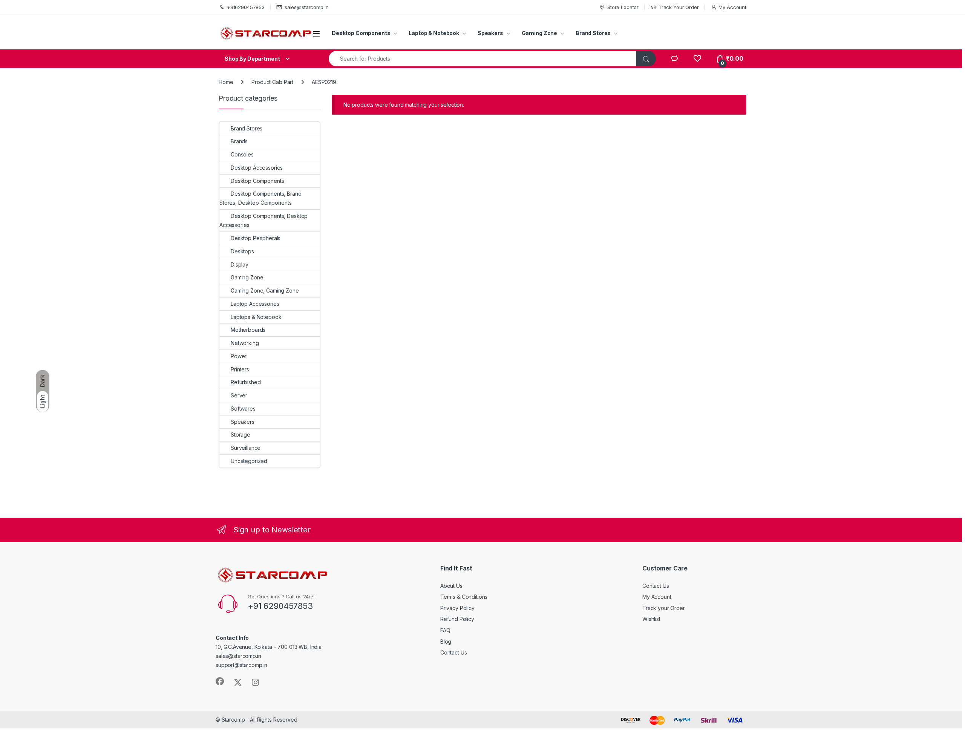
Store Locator (623, 7)
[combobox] (483, 58)
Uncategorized (249, 461)
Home (226, 82)
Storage (240, 434)
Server (239, 395)
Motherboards (248, 330)
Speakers (490, 33)
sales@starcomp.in (307, 7)
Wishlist (651, 619)
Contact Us (453, 652)
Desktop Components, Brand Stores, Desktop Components (260, 198)
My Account (732, 7)
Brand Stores (593, 33)
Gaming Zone (539, 33)
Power (239, 356)
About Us (451, 586)
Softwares (243, 408)
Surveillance (245, 448)
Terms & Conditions (463, 596)
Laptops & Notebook (256, 317)
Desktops (242, 251)
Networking (245, 343)
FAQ (445, 630)
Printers (240, 369)
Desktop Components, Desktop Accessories (263, 220)
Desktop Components (361, 33)
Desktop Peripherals (255, 238)
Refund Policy (457, 619)
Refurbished (245, 382)
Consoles (242, 154)
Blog (445, 641)
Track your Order (663, 608)
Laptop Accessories (255, 303)
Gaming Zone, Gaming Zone (265, 290)
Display (239, 264)
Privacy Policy (457, 608)
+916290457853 (246, 7)
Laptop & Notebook (434, 33)
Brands (239, 141)
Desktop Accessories (257, 167)
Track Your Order (679, 7)
